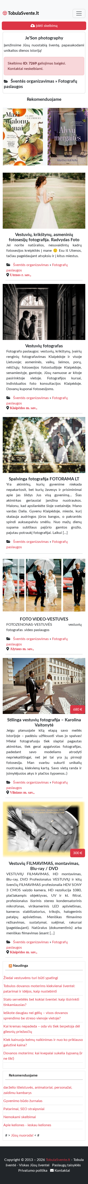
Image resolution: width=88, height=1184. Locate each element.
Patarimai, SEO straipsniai (23, 1109)
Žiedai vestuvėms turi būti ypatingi (30, 978)
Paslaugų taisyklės (66, 1165)
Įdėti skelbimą (46, 26)
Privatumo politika (33, 1170)
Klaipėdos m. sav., (23, 408)
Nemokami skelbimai (19, 1117)
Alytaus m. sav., (22, 649)
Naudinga (20, 965)
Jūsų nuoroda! (22, 1135)
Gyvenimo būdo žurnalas (22, 1101)
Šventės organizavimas (31, 265)
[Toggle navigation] (79, 13)
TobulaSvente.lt (23, 13)
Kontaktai (62, 1170)
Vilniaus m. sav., (22, 792)
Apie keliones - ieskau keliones (27, 1125)
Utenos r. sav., (20, 275)
